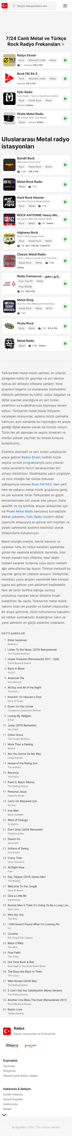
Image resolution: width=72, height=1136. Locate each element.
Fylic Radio (34, 517)
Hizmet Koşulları (13, 1099)
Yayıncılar (9, 1066)
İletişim (7, 1108)
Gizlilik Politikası (13, 1094)
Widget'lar (9, 1070)
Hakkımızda (10, 1104)
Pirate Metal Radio (20, 511)
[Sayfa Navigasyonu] (65, 6)
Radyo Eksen (31, 457)
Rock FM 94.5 (42, 484)
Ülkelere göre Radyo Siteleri (20, 1075)
